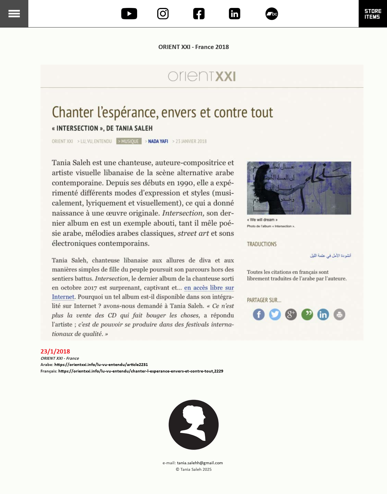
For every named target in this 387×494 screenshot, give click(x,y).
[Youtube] (121, 13)
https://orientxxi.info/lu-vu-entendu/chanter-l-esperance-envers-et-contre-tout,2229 (140, 371)
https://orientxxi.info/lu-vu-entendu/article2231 (101, 364)
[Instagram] (157, 13)
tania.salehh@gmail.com (200, 462)
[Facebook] (193, 13)
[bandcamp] (265, 13)
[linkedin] (229, 13)
